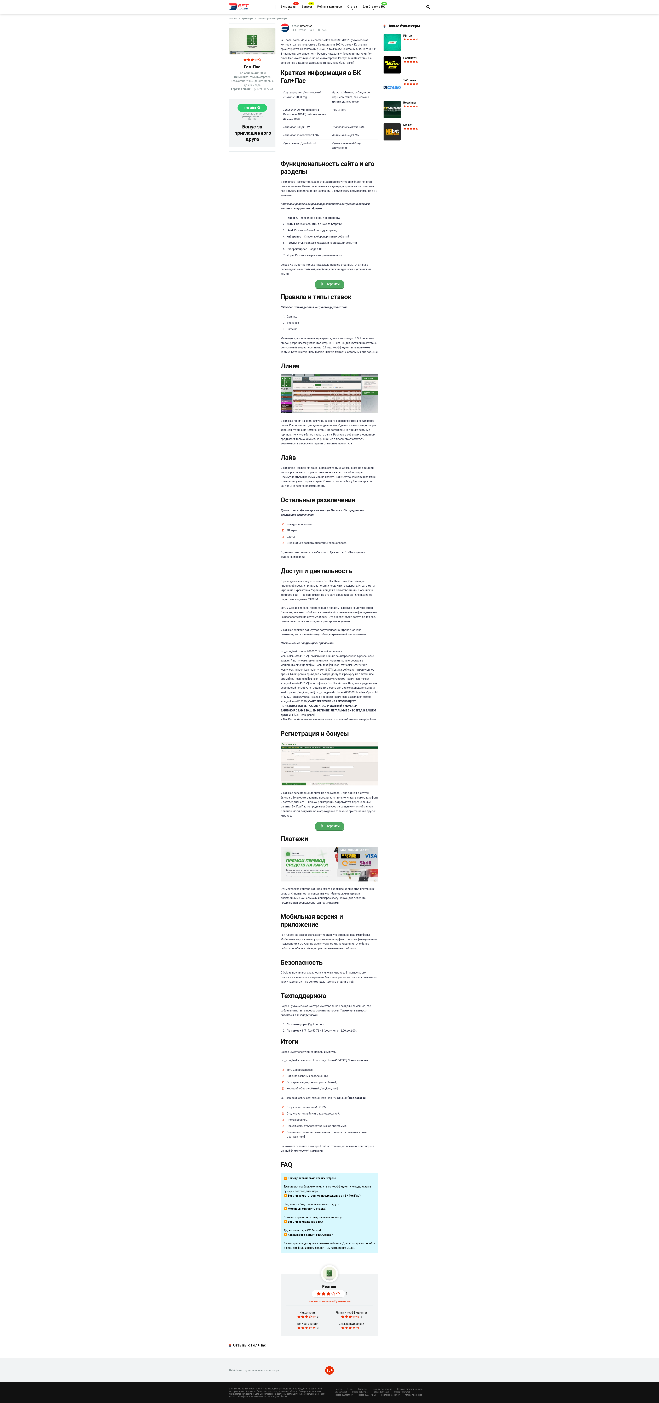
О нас (349, 1389)
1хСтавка (409, 80)
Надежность (308, 1312)
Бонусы (307, 6)
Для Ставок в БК (373, 6)
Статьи (352, 6)
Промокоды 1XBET (367, 1395)
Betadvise (306, 26)
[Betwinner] (392, 117)
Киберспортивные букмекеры (272, 18)
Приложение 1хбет (390, 1395)
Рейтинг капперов (329, 6)
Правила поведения (382, 1389)
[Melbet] (392, 139)
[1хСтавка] (392, 95)
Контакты (362, 1389)
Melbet (407, 125)
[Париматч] (392, 72)
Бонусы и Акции (307, 1323)
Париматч (410, 58)
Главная (233, 18)
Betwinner (410, 102)
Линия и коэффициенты (351, 1312)
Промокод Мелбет (343, 1395)
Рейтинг (329, 1286)
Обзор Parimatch (402, 1392)
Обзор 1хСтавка (381, 1392)
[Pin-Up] (392, 50)
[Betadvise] (239, 5)
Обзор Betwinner (360, 1392)
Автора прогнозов (413, 1395)
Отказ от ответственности (410, 1389)
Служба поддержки (351, 1323)
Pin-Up (407, 35)
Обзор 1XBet (341, 1392)
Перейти (250, 107)
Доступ (338, 1389)
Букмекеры (288, 6)
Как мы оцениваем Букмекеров (330, 1301)
